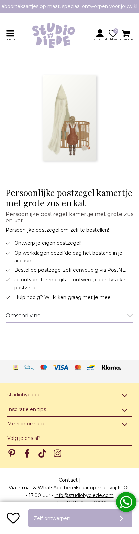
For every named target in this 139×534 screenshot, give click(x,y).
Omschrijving (23, 315)
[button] (101, 35)
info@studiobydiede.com (84, 495)
